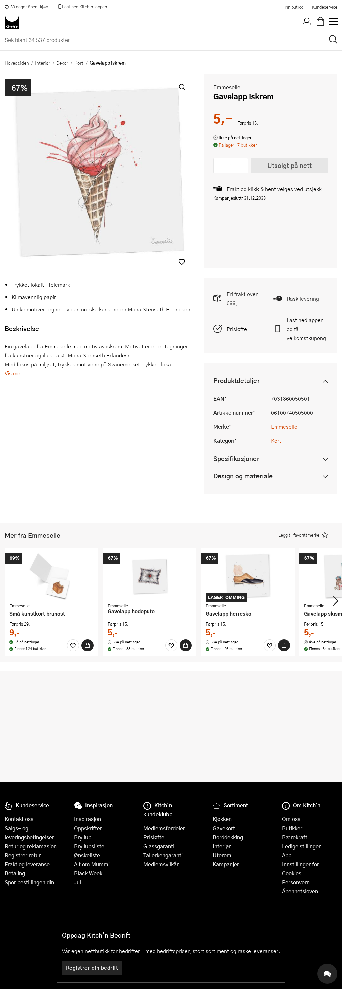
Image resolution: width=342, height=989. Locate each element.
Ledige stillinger (301, 846)
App (286, 855)
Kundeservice (324, 7)
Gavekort (224, 828)
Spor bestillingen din (29, 882)
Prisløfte (237, 329)
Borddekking (228, 837)
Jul (77, 882)
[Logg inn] (307, 22)
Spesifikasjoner (236, 458)
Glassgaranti (158, 846)
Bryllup (82, 837)
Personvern (296, 882)
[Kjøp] (87, 645)
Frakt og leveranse (27, 864)
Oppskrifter (88, 828)
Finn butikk (292, 7)
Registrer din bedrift (92, 967)
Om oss (291, 819)
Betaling (15, 873)
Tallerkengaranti (163, 855)
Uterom (222, 855)
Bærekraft (294, 837)
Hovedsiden (17, 62)
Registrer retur (23, 855)
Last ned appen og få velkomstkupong (306, 329)
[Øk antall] (242, 165)
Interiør (42, 62)
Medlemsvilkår (161, 864)
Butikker (292, 828)
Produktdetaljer (236, 381)
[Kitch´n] (12, 21)
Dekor (62, 62)
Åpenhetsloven (300, 891)
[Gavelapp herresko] (248, 576)
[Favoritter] (73, 645)
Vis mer (13, 373)
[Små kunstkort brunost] (51, 576)
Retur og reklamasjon (31, 846)
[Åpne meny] (333, 22)
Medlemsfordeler (164, 828)
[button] (182, 262)
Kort (78, 62)
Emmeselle (226, 87)
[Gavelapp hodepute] (150, 576)
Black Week (88, 873)
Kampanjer (226, 864)
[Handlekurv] (320, 22)
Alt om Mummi (92, 864)
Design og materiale (243, 476)
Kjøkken (222, 819)
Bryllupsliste (89, 846)
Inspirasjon (87, 819)
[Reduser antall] (220, 165)
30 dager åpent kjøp (29, 7)
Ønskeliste (87, 855)
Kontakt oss (19, 819)
